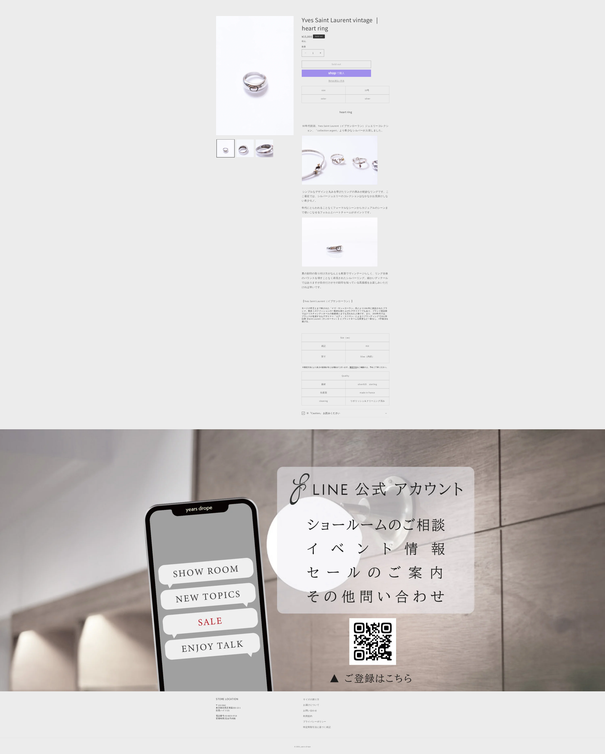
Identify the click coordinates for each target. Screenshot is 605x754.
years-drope (306, 746)
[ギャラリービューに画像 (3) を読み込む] (264, 148)
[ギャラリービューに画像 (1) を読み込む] (225, 148)
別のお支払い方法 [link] (336, 81)
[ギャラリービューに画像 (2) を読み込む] (245, 148)
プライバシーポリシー (314, 721)
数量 (304, 46)
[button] (336, 5)
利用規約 (307, 716)
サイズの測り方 (311, 699)
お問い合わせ (310, 710)
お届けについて (311, 704)
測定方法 (353, 367)
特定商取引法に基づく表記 (317, 727)
